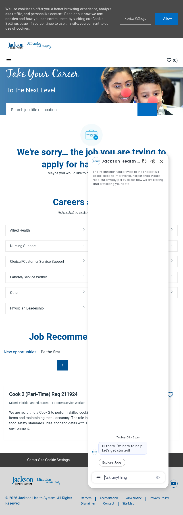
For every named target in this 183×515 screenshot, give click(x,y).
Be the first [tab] (50, 352)
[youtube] (174, 484)
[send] (158, 477)
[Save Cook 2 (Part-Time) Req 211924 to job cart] (170, 394)
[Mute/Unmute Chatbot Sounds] (153, 161)
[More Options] (98, 477)
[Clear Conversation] (144, 161)
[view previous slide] (62, 365)
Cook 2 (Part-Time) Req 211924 (43, 394)
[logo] (36, 480)
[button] (135, 18)
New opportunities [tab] (20, 352)
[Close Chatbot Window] (161, 161)
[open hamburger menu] (8, 60)
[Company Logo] (29, 45)
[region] (128, 319)
